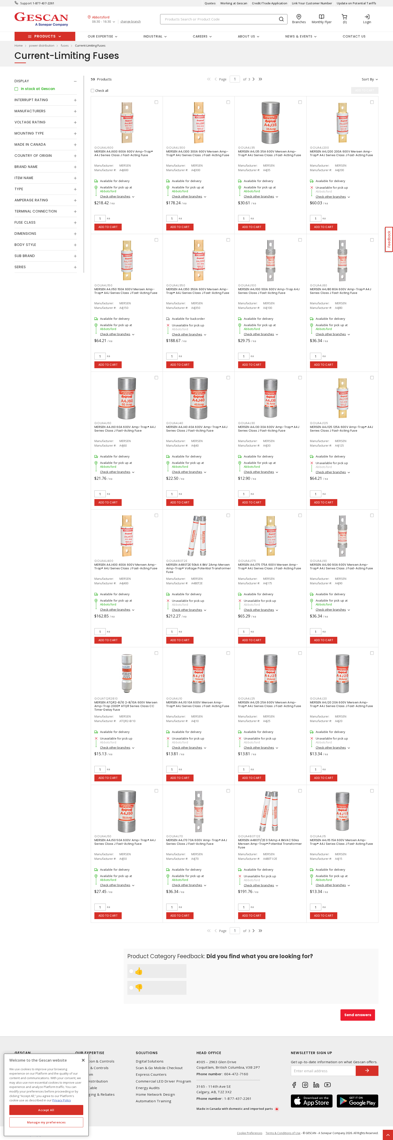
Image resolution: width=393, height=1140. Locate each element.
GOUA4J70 (174, 836)
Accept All (46, 1110)
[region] (46, 1094)
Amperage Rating (31, 200)
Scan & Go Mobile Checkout (159, 1068)
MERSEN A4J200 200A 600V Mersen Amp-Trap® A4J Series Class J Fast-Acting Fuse (341, 153)
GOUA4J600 (103, 148)
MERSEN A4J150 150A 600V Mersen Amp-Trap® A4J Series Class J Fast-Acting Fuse (125, 291)
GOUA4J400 (103, 561)
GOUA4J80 (318, 285)
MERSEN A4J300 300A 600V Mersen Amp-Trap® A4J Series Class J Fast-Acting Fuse (197, 153)
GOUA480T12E (249, 836)
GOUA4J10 (174, 698)
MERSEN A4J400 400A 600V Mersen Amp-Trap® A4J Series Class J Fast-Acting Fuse (125, 566)
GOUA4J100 (247, 285)
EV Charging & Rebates (95, 1094)
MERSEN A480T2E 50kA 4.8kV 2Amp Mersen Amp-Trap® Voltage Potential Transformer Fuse (198, 568)
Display (22, 81)
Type (19, 189)
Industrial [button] (153, 36)
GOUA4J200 (319, 148)
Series (20, 267)
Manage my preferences (46, 1122)
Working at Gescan (233, 3)
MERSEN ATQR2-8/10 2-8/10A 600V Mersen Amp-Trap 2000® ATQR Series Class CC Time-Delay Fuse (125, 706)
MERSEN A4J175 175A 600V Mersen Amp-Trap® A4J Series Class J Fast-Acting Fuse (269, 566)
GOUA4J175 (247, 561)
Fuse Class (25, 222)
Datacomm (84, 1074)
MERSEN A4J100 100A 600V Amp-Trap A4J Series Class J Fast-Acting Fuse (269, 291)
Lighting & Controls (92, 1068)
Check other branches (115, 196)
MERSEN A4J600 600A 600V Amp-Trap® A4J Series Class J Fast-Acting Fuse (123, 153)
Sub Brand (25, 255)
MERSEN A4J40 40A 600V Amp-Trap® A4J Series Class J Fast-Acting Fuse (196, 428)
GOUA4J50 (102, 836)
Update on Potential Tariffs (356, 3)
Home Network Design (155, 1094)
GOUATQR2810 (106, 698)
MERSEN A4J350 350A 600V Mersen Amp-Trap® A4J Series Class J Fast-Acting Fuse (197, 291)
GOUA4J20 (318, 698)
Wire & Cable (86, 1088)
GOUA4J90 (318, 561)
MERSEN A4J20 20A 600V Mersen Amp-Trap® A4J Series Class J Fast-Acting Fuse (341, 704)
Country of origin (33, 155)
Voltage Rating (30, 122)
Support (26, 3)
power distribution (41, 45)
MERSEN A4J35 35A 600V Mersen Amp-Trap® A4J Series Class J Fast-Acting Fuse (269, 153)
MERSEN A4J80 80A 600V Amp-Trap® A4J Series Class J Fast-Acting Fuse (340, 291)
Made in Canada (30, 144)
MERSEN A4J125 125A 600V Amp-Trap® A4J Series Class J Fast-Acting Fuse (341, 428)
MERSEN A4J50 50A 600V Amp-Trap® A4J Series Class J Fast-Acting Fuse (125, 842)
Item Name (24, 177)
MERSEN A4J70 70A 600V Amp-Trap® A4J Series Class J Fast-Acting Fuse (196, 842)
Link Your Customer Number (312, 3)
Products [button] (45, 36)
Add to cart (108, 227)
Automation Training (153, 1101)
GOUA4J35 (246, 148)
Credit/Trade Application (269, 3)
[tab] (46, 81)
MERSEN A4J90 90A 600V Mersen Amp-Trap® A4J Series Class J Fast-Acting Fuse (341, 566)
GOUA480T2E (176, 561)
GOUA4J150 (103, 285)
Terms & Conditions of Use (283, 1133)
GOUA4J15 (318, 836)
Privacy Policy (61, 1100)
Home (19, 45)
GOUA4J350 (175, 285)
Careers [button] (200, 36)
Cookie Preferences (249, 1133)
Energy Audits (148, 1088)
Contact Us (354, 36)
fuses (65, 45)
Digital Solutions (150, 1061)
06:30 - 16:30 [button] (101, 22)
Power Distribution (91, 1081)
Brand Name (26, 166)
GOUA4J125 (319, 423)
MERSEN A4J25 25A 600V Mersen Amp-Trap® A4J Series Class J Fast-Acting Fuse (269, 704)
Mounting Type (29, 133)
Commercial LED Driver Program (163, 1081)
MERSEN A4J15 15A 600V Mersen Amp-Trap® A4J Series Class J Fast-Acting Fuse (341, 842)
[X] (83, 1060)
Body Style (25, 244)
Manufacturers (30, 111)
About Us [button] (246, 36)
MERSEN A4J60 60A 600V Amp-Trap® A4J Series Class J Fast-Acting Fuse (125, 428)
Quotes (210, 3)
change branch (131, 21)
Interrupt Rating (31, 100)
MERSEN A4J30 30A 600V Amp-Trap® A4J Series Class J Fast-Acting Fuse (268, 428)
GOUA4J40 (174, 423)
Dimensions (25, 233)
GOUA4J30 (246, 423)
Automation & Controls (94, 1061)
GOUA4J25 (246, 698)
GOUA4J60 (102, 423)
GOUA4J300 (175, 148)
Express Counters (151, 1074)
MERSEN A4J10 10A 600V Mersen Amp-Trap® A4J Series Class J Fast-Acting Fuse (197, 704)
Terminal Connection (36, 211)
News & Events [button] (298, 36)
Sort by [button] (368, 79)
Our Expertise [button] (100, 36)
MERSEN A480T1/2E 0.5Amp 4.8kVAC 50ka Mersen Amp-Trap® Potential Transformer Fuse (270, 843)
